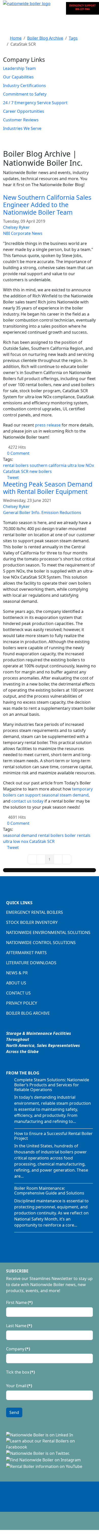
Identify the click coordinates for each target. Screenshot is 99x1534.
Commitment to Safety (24, 94)
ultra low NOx (81, 465)
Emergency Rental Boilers (34, 912)
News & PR (17, 973)
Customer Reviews (21, 120)
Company (18, 1349)
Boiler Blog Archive (28, 1013)
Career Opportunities (23, 111)
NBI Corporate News (22, 233)
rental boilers (16, 465)
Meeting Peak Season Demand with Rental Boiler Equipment (47, 488)
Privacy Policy (21, 1003)
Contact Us (18, 993)
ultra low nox (15, 841)
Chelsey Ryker (16, 227)
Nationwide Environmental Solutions (48, 932)
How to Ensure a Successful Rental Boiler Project (53, 1136)
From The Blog (22, 1073)
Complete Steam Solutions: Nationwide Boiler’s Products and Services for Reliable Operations (51, 1084)
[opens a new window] (39, 1434)
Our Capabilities (18, 77)
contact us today (27, 801)
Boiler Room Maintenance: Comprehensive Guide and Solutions (49, 1190)
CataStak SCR (15, 471)
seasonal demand (20, 835)
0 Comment (18, 453)
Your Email (19, 1385)
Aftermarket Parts (26, 952)
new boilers (40, 471)
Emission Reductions (61, 512)
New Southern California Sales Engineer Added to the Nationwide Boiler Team (47, 204)
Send (14, 1412)
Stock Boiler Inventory (32, 922)
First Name (19, 1302)
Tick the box (20, 1372)
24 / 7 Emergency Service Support (35, 102)
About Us (16, 983)
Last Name (19, 1325)
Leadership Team (19, 68)
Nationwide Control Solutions (41, 942)
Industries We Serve (22, 128)
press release (48, 425)
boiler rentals (77, 835)
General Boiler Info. (21, 512)
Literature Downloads (31, 962)
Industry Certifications (24, 85)
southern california (48, 465)
